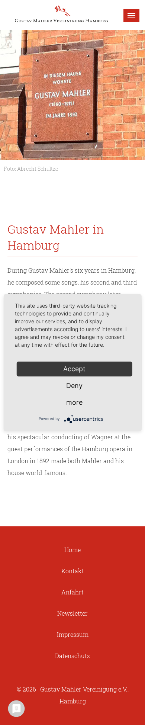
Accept (74, 369)
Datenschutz (72, 656)
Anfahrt (72, 592)
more (74, 402)
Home (72, 550)
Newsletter (72, 613)
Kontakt (72, 571)
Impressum (72, 634)
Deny (74, 385)
